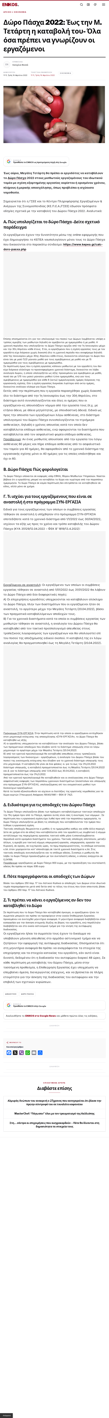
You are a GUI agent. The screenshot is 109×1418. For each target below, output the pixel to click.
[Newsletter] (88, 4)
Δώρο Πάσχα (17, 178)
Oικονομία (20, 12)
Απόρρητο (7, 1416)
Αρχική (7, 12)
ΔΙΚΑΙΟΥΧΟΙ (10, 994)
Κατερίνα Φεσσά (20, 65)
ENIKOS (10, 4)
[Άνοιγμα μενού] (103, 4)
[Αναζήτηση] (81, 4)
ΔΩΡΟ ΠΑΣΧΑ (27, 994)
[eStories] (95, 4)
